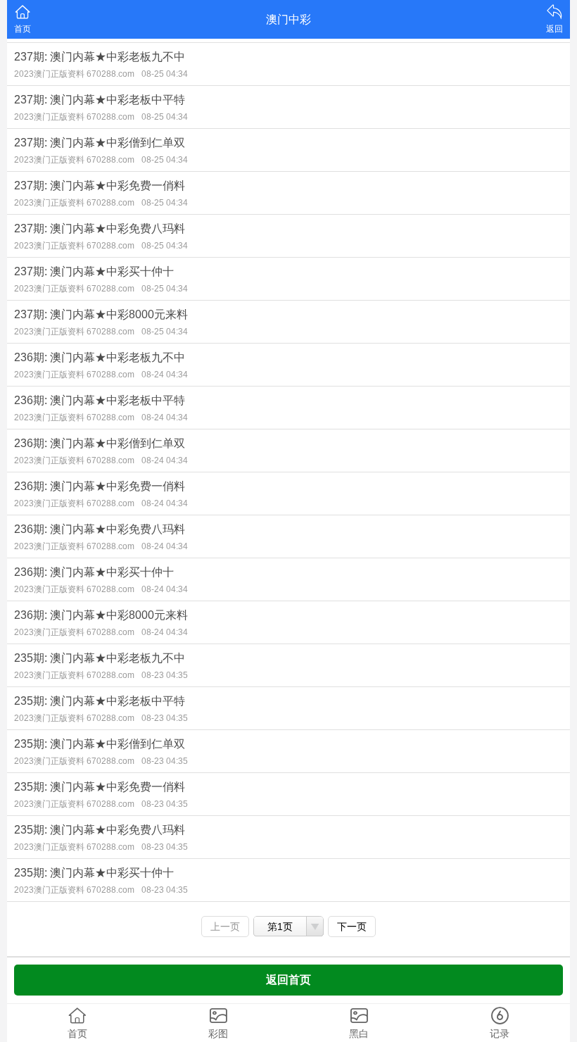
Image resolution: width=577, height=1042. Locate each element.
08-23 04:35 (164, 675)
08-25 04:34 (164, 74)
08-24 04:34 (164, 374)
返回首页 (288, 980)
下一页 (352, 926)
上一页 (225, 926)
